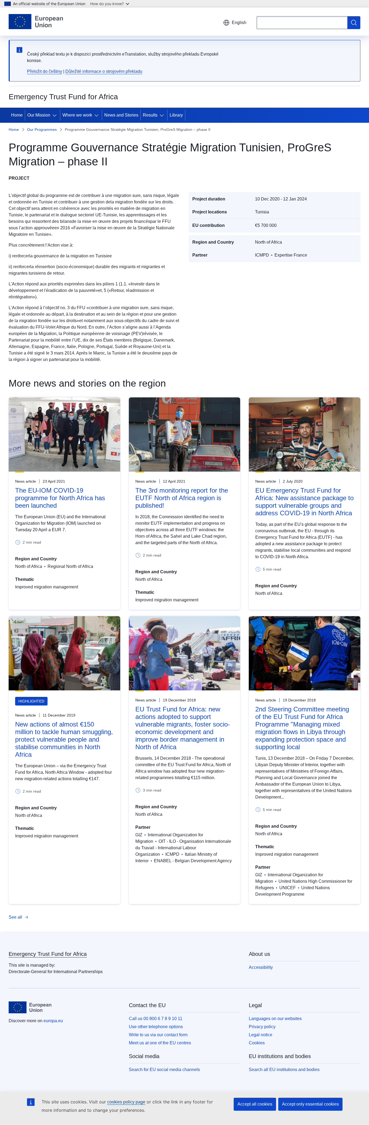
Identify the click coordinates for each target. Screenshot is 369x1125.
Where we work (77, 115)
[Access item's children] (55, 115)
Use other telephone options (156, 1026)
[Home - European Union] (36, 21)
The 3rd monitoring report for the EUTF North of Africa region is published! (181, 498)
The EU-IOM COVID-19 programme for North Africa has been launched (60, 498)
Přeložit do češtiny (44, 71)
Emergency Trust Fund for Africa (48, 954)
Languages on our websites (275, 1018)
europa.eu (53, 1020)
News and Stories (121, 115)
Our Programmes (42, 129)
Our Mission (38, 115)
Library (176, 115)
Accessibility (261, 967)
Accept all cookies (254, 1104)
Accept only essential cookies (310, 1104)
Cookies (257, 1043)
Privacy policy (262, 1026)
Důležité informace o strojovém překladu (103, 71)
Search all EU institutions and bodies (284, 1069)
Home (17, 115)
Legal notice (260, 1034)
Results (150, 115)
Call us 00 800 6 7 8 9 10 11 (155, 1018)
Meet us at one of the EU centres (160, 1043)
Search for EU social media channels (164, 1069)
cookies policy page (126, 1102)
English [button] (239, 22)
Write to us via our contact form (158, 1034)
